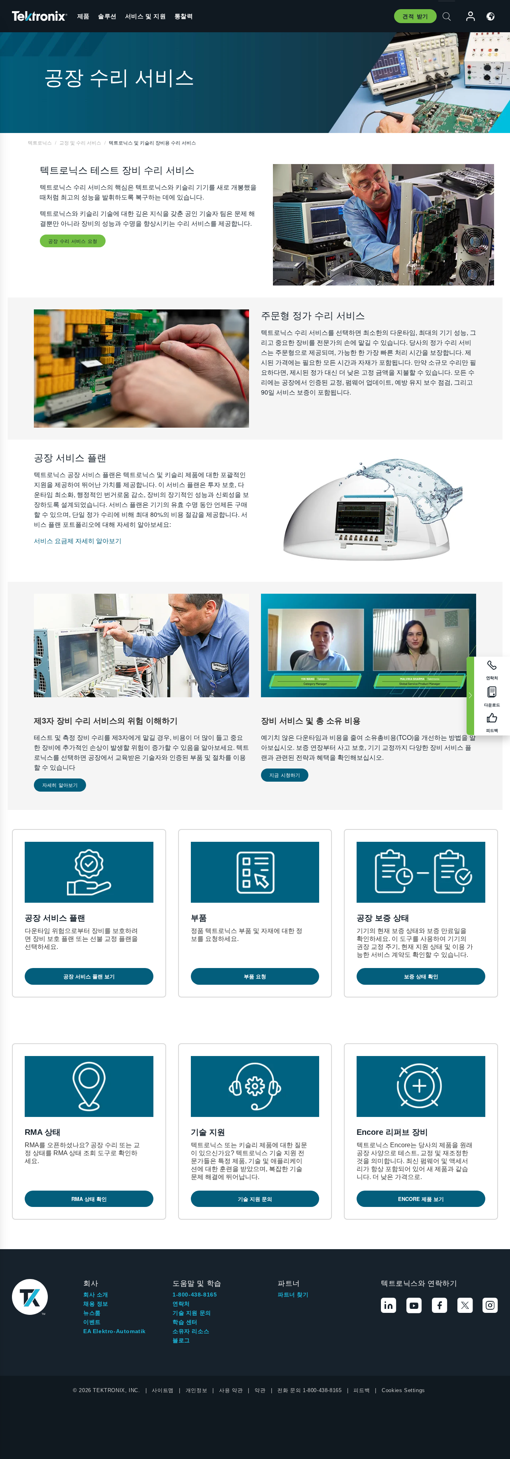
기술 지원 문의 (192, 1313)
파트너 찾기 (293, 1294)
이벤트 (92, 1322)
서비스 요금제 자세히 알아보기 (78, 540)
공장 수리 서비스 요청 (72, 240)
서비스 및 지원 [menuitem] (145, 16)
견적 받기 (415, 16)
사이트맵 (162, 1390)
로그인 (467, 16)
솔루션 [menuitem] (107, 16)
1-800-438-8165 (195, 1294)
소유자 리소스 (191, 1331)
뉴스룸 (92, 1313)
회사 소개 (95, 1294)
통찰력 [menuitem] (184, 16)
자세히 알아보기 (60, 784)
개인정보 (196, 1390)
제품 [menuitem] (83, 16)
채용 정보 (95, 1304)
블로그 (181, 1340)
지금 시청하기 (284, 774)
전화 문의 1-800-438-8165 (309, 1390)
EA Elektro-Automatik (114, 1331)
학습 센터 (185, 1322)
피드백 (361, 1390)
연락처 (181, 1304)
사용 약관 (231, 1390)
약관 (260, 1390)
